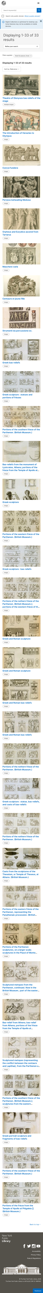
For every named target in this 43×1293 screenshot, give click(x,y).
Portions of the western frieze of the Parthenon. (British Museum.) (21, 535)
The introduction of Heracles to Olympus (18, 134)
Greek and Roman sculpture (16, 639)
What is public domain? (32, 16)
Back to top (34, 1224)
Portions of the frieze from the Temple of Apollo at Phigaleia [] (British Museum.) (18, 1208)
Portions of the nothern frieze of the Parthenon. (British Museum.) (21, 768)
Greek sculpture (11, 502)
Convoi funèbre (10, 168)
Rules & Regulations (34, 1258)
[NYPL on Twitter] (29, 1246)
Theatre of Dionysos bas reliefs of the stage (21, 99)
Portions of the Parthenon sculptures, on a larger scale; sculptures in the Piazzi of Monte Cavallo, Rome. (19, 951)
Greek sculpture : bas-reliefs (17, 569)
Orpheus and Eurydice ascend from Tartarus (20, 233)
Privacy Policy (36, 1255)
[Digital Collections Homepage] (4, 3)
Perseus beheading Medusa (17, 200)
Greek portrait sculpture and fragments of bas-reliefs (17, 1137)
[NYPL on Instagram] (34, 1246)
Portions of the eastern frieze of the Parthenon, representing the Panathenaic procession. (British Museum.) (21, 913)
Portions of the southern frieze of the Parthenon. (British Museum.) (21, 431)
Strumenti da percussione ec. (17, 330)
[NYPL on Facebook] (24, 1246)
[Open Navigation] (38, 3)
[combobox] (19, 10)
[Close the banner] (41, 21)
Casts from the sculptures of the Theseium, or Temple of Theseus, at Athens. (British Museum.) (21, 874)
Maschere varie (10, 266)
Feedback (38, 1291)
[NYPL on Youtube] (39, 1246)
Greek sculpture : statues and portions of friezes (17, 396)
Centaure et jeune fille (14, 298)
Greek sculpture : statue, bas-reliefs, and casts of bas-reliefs (21, 803)
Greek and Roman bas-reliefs (17, 703)
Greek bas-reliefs (11, 362)
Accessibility (36, 1251)
